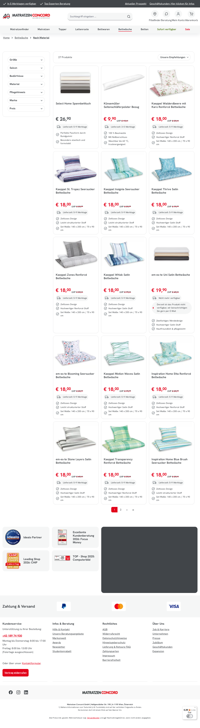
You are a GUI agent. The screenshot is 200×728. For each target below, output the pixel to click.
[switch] (190, 716)
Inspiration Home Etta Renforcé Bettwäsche (171, 375)
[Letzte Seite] (133, 509)
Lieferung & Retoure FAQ (116, 647)
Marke (13, 100)
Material (14, 84)
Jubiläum (157, 642)
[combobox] (96, 16)
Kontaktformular (31, 663)
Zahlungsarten (110, 651)
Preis (12, 108)
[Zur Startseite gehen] (26, 16)
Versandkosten (93, 718)
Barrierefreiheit (111, 660)
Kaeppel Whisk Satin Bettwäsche (117, 276)
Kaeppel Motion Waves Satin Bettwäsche (122, 375)
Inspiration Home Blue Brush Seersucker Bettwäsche (170, 461)
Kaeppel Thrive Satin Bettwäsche (165, 191)
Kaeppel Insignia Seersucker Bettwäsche (122, 191)
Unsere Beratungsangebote (68, 633)
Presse (156, 638)
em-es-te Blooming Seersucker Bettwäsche (75, 375)
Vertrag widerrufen (16, 672)
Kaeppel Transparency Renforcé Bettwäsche (118, 461)
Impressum (108, 655)
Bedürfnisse (16, 76)
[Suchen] (128, 16)
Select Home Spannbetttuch (73, 103)
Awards (56, 642)
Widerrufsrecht (111, 633)
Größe (13, 59)
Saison (13, 67)
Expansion (158, 651)
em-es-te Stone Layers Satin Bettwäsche (73, 461)
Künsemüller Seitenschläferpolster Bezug (121, 105)
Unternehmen (160, 633)
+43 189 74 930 (12, 635)
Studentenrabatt (61, 651)
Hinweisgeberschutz (113, 642)
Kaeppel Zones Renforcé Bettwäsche (71, 276)
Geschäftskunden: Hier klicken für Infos (172, 3)
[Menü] (195, 708)
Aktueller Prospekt (135, 3)
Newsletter (58, 647)
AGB (105, 629)
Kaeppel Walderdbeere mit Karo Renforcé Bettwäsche (169, 105)
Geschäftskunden (162, 647)
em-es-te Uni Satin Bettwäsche (171, 274)
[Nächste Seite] (127, 509)
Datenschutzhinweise (114, 638)
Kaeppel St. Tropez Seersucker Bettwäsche (75, 191)
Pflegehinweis (17, 92)
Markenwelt (59, 638)
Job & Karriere (160, 629)
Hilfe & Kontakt (61, 629)
